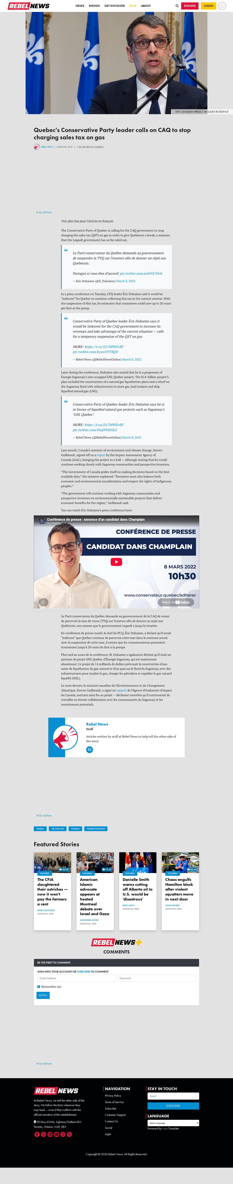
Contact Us (111, 1121)
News (80, 6)
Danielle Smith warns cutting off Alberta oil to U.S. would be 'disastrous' (137, 889)
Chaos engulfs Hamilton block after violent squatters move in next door (179, 889)
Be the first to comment (91, 147)
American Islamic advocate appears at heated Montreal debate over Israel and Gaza (94, 896)
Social (108, 1128)
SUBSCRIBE (83, 971)
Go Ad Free (45, 212)
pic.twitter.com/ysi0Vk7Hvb (141, 273)
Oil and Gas (58, 828)
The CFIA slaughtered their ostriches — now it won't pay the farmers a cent (52, 892)
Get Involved (114, 6)
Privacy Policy (113, 1096)
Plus (133, 6)
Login (108, 1134)
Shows (94, 6)
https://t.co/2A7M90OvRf (103, 347)
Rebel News (47, 147)
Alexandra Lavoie (89, 920)
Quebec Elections (96, 828)
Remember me (51, 987)
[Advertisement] (116, 186)
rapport (121, 690)
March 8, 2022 (125, 281)
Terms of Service (114, 1102)
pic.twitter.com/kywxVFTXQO (95, 352)
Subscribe (110, 1108)
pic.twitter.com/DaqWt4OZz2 (95, 430)
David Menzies (172, 905)
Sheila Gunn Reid (46, 910)
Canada (75, 828)
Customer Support (115, 1115)
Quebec (40, 828)
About (146, 6)
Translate (174, 1128)
